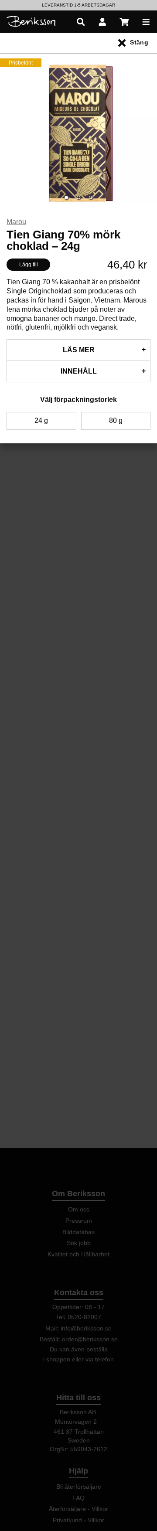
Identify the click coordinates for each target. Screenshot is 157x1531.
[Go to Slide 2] (78, 197)
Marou (16, 221)
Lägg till (28, 265)
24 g (41, 420)
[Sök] (81, 21)
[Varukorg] (124, 21)
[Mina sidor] (102, 21)
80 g (116, 420)
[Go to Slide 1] (66, 197)
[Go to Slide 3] (90, 197)
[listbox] (78, 5)
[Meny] (146, 21)
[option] (78, 5)
